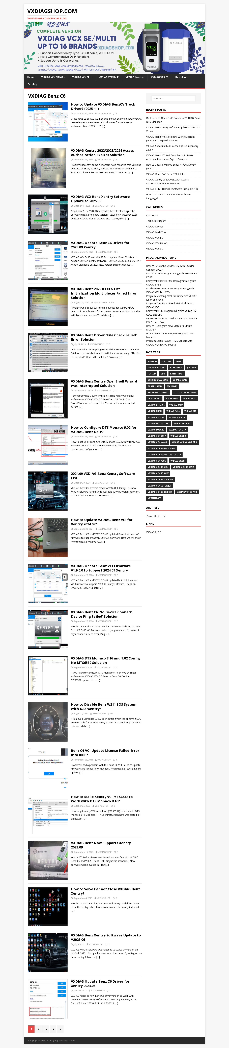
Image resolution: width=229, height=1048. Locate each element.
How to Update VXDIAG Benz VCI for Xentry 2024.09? (102, 521)
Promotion (152, 215)
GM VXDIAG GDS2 (156, 367)
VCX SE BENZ (154, 398)
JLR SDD (152, 373)
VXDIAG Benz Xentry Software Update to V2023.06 (106, 937)
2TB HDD (152, 361)
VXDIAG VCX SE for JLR (159, 485)
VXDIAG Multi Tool (156, 232)
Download (181, 77)
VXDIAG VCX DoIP (109, 77)
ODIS (162, 373)
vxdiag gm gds (156, 417)
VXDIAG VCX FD (159, 77)
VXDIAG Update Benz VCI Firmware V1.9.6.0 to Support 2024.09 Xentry (101, 568)
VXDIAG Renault (182, 423)
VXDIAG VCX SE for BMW (160, 479)
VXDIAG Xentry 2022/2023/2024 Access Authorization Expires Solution (102, 152)
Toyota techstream (184, 392)
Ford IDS (166, 361)
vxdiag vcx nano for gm (162, 448)
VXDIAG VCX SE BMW (158, 473)
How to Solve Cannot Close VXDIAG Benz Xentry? (105, 891)
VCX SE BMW (171, 398)
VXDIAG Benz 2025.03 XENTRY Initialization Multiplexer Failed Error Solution (104, 293)
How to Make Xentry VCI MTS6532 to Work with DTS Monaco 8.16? (102, 798)
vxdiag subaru (156, 429)
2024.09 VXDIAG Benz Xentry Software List (103, 475)
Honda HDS (176, 367)
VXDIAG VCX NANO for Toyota (164, 454)
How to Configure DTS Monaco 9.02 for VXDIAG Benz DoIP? (104, 429)
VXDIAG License (135, 77)
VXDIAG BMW (176, 404)
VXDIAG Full (173, 411)
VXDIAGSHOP (104, 113)
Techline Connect (158, 392)
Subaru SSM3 (180, 379)
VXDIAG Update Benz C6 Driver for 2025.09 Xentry (100, 245)
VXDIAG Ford (155, 411)
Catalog (32, 84)
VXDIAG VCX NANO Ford (184, 442)
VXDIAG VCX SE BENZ (183, 467)
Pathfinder (176, 373)
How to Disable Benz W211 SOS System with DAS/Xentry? (103, 706)
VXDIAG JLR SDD (177, 417)
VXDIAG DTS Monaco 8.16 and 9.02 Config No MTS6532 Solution (105, 660)
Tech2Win (172, 386)
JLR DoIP (191, 367)
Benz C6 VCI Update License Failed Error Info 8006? (105, 752)
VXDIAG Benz (189, 398)
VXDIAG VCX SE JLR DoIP (160, 492)
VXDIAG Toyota (177, 429)
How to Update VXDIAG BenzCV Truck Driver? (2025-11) (103, 106)
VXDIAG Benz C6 (156, 404)
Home (30, 77)
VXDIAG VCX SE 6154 (158, 467)
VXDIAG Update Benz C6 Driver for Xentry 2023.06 (100, 983)
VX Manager (154, 498)
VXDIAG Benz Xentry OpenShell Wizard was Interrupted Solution (104, 383)
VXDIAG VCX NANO (52, 77)
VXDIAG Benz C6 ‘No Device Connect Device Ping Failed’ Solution (101, 614)
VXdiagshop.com (55, 1040)
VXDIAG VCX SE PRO (187, 492)
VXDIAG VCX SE (81, 77)
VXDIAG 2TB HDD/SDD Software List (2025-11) (172, 188)
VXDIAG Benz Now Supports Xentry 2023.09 (101, 845)
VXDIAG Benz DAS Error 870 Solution (166, 174)
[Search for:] (173, 98)
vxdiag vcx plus (157, 460)
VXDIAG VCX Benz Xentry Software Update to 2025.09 (100, 198)
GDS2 (178, 361)
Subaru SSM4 (155, 386)
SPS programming (158, 379)
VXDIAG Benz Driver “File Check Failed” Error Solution (104, 337)
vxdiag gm (190, 411)
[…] (103, 126)
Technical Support (156, 220)
